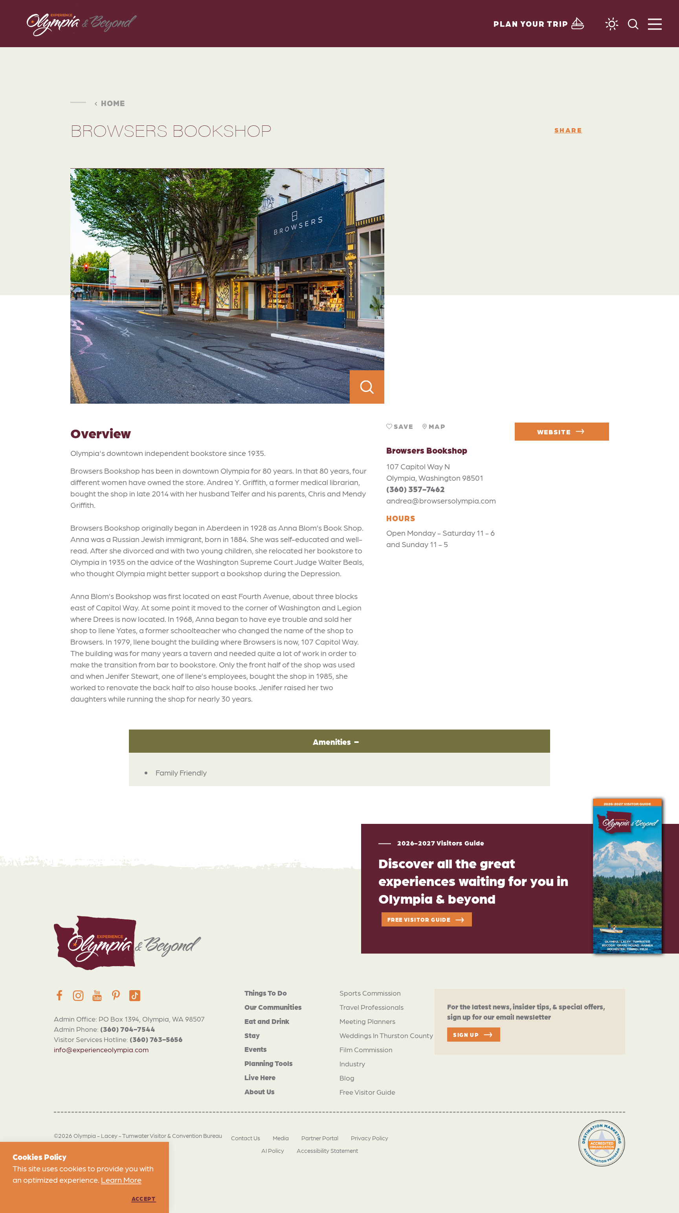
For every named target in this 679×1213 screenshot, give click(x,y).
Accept (144, 1198)
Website (554, 432)
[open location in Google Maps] (496, 286)
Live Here (259, 1077)
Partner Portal (319, 1137)
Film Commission (366, 1049)
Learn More (121, 1179)
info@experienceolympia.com (101, 1049)
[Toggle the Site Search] (633, 23)
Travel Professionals (372, 1007)
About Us (259, 1091)
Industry (352, 1063)
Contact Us (245, 1137)
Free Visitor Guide (367, 1092)
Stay (252, 1035)
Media (281, 1137)
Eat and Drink (267, 1021)
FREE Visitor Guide (418, 919)
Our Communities (273, 1007)
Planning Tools (268, 1063)
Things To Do (265, 993)
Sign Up (466, 1034)
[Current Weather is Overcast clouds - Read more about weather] (611, 24)
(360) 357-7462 (415, 489)
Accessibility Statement (327, 1150)
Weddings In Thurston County (386, 1035)
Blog (347, 1077)
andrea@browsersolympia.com (441, 500)
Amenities (332, 741)
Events (255, 1049)
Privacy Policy (369, 1137)
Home (113, 103)
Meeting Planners (367, 1021)
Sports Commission (370, 993)
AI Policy (272, 1150)
